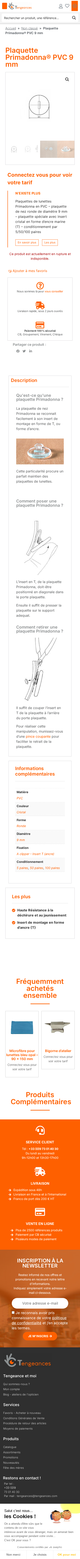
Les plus (49, 242)
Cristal (21, 812)
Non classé (29, 28)
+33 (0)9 (10, 1487)
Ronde (21, 826)
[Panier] (74, 6)
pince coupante (38, 736)
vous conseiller (54, 291)
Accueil (10, 28)
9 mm (21, 840)
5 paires (22, 868)
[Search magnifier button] (74, 18)
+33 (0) (34, 1149)
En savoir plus (27, 242)
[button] (67, 79)
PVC (20, 798)
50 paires (36, 868)
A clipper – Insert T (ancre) (35, 854)
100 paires (52, 868)
